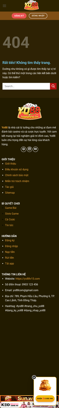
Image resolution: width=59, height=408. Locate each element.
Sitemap (10, 192)
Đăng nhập (11, 246)
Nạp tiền (10, 252)
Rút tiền (9, 257)
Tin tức (9, 225)
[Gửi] (53, 86)
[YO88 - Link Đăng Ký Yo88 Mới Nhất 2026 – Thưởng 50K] (31, 6)
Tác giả (9, 186)
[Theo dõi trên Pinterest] (23, 149)
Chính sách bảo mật (16, 175)
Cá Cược (10, 219)
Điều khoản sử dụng (16, 169)
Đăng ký (10, 240)
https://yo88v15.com (28, 278)
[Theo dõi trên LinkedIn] (29, 149)
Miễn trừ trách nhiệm (17, 181)
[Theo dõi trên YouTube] (35, 149)
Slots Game (12, 213)
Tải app (9, 263)
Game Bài (10, 207)
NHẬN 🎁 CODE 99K (45, 398)
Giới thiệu (10, 163)
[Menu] (4, 6)
